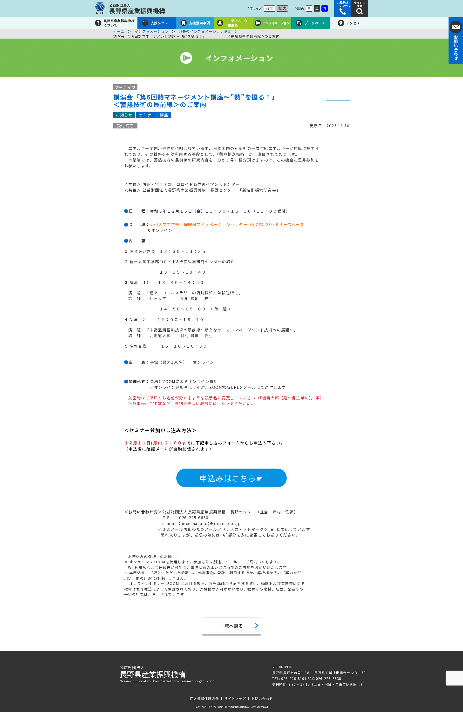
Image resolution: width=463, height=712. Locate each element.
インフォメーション (152, 31)
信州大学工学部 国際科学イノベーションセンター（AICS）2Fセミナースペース (227, 224)
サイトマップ (235, 698)
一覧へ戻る (231, 626)
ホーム (119, 31)
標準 (269, 8)
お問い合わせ (262, 698)
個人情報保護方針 (204, 698)
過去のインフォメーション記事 (205, 31)
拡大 (282, 8)
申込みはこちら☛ (231, 478)
